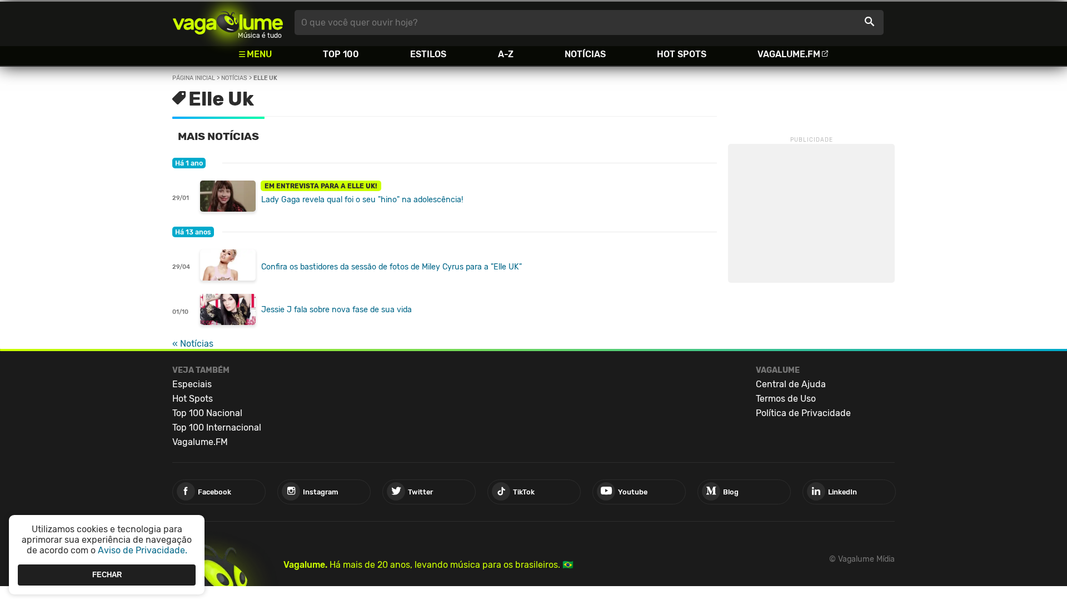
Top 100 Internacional (216, 427)
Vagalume (227, 22)
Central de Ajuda (791, 384)
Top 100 (341, 54)
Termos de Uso (786, 398)
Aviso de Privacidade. (142, 550)
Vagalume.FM (788, 54)
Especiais (192, 384)
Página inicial (193, 78)
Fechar (107, 575)
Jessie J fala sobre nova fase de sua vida (336, 309)
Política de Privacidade (803, 413)
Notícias (585, 54)
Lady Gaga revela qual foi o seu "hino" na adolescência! (362, 199)
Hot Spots (681, 54)
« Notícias (192, 343)
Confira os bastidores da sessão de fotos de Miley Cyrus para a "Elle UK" (391, 267)
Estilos (428, 54)
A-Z (505, 54)
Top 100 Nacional (207, 413)
